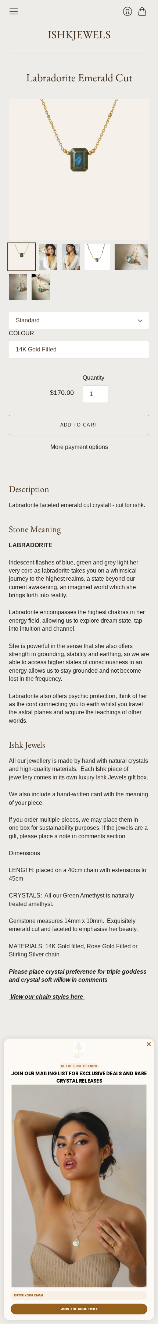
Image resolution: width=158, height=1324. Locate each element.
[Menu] (13, 11)
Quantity (93, 378)
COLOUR (21, 333)
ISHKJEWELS (79, 34)
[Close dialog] (148, 1044)
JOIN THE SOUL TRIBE (79, 1309)
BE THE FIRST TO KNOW (79, 1066)
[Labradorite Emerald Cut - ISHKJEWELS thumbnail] (22, 257)
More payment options (79, 447)
